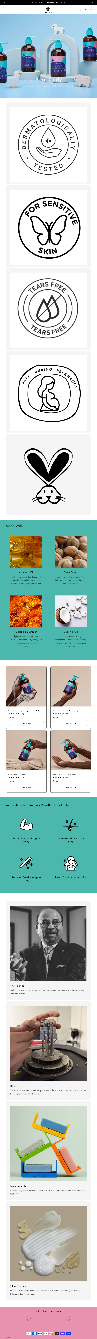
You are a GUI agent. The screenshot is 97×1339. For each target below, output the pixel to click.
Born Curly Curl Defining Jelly (65, 711)
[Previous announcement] (4, 2)
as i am (14, 1338)
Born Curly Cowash (16, 775)
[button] (5, 10)
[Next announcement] (92, 2)
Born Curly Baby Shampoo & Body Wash (25, 711)
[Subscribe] (67, 1318)
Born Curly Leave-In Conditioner (66, 775)
